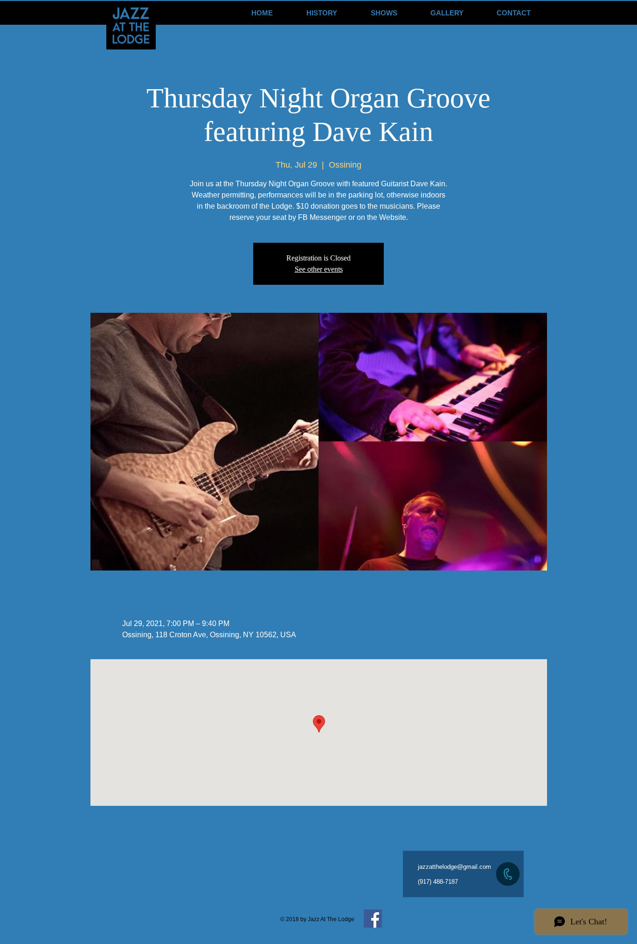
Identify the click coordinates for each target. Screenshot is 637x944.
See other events (319, 269)
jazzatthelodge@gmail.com (454, 866)
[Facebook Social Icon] (373, 918)
